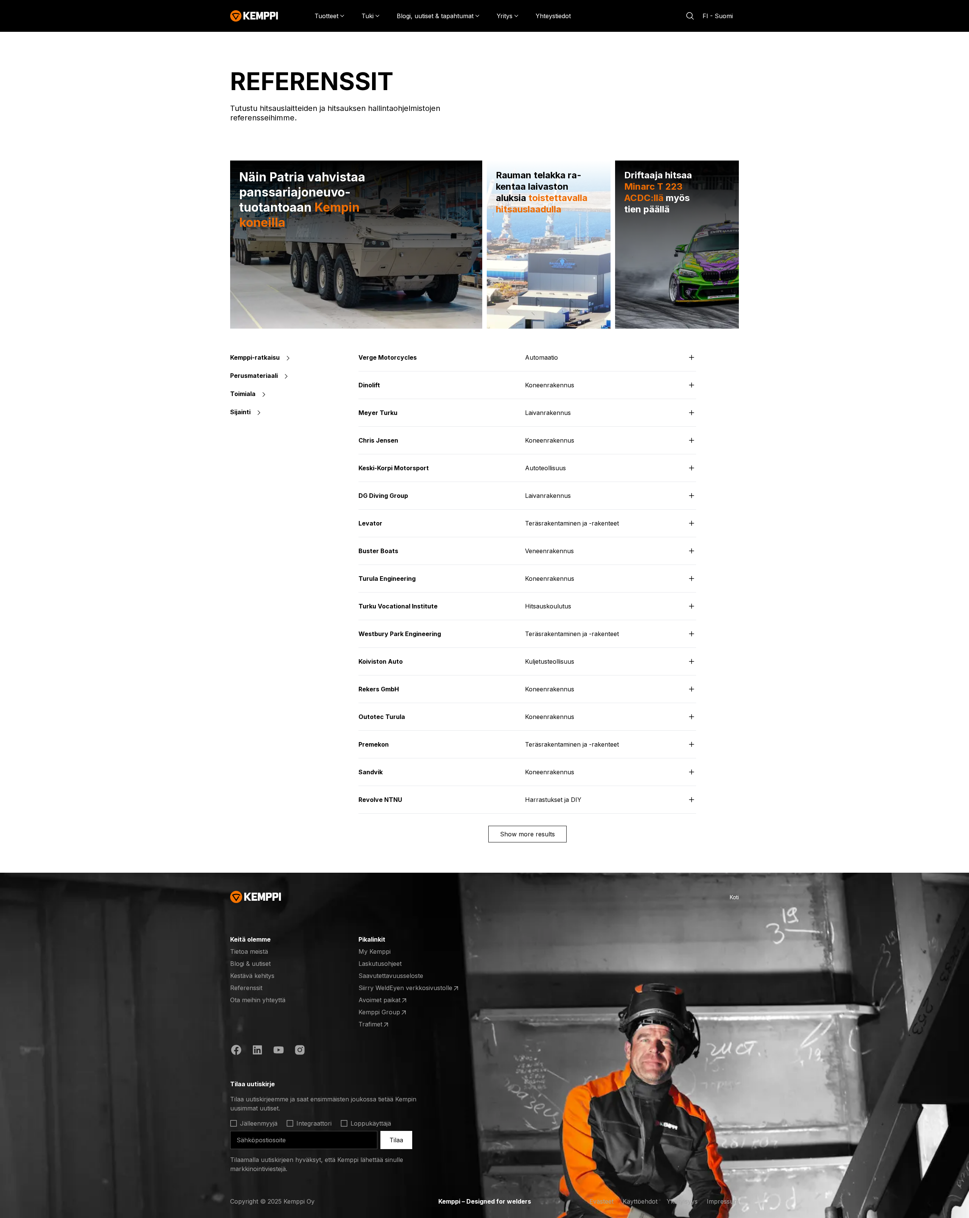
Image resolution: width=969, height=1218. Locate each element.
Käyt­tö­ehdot (640, 1201)
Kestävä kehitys (252, 975)
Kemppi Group (388, 1012)
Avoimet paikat (388, 1000)
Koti (734, 897)
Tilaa (396, 1140)
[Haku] (690, 15)
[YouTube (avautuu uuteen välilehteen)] (279, 1051)
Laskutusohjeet (380, 963)
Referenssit (246, 988)
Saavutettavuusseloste (390, 975)
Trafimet (388, 1024)
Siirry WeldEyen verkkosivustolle (405, 988)
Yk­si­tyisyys (682, 1201)
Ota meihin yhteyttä (257, 1000)
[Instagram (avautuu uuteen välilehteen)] (300, 1051)
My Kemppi (374, 951)
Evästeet (601, 1201)
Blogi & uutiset (250, 963)
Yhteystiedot (553, 16)
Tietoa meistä (249, 951)
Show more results (527, 834)
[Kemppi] (254, 16)
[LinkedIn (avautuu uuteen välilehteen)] (257, 1051)
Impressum (723, 1201)
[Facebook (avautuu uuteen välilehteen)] (236, 1051)
